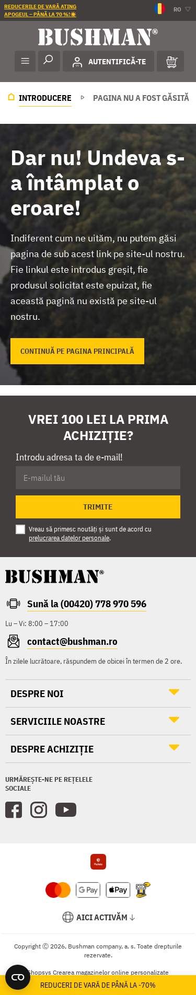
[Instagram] (38, 810)
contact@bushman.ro (72, 641)
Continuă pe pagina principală (77, 351)
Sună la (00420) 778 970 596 (86, 603)
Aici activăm (102, 917)
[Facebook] (13, 810)
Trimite (98, 507)
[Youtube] (65, 810)
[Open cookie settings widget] (17, 977)
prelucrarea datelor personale (69, 538)
